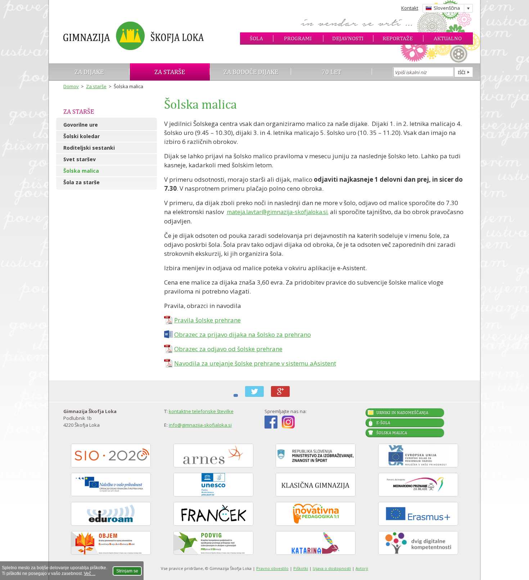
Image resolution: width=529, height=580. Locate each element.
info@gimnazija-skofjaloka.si (200, 425)
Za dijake (89, 72)
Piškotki (300, 568)
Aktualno (448, 38)
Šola (256, 38)
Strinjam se (127, 571)
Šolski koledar (81, 136)
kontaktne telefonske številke (201, 411)
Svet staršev (79, 159)
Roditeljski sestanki (89, 147)
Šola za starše (81, 182)
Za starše (169, 72)
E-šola (383, 422)
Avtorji (362, 568)
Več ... (89, 573)
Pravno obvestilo (272, 568)
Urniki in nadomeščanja (402, 412)
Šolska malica (81, 170)
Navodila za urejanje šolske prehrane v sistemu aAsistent (255, 363)
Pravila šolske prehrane (207, 320)
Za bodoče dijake (250, 72)
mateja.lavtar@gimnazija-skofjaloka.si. (278, 212)
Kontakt (409, 8)
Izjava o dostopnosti (332, 568)
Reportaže (398, 38)
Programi (298, 38)
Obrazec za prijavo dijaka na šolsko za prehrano (242, 334)
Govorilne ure (80, 124)
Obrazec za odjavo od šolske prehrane (228, 349)
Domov (71, 86)
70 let (332, 72)
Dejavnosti (347, 38)
